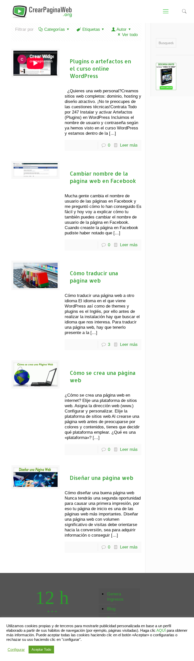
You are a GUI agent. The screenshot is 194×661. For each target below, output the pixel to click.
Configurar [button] (16, 650)
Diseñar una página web (101, 477)
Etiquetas (91, 29)
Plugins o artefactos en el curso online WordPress (100, 68)
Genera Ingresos (115, 597)
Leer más (129, 145)
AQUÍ (161, 630)
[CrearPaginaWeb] (41, 11)
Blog (111, 609)
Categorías (54, 29)
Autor (121, 29)
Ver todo (130, 34)
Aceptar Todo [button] (41, 649)
